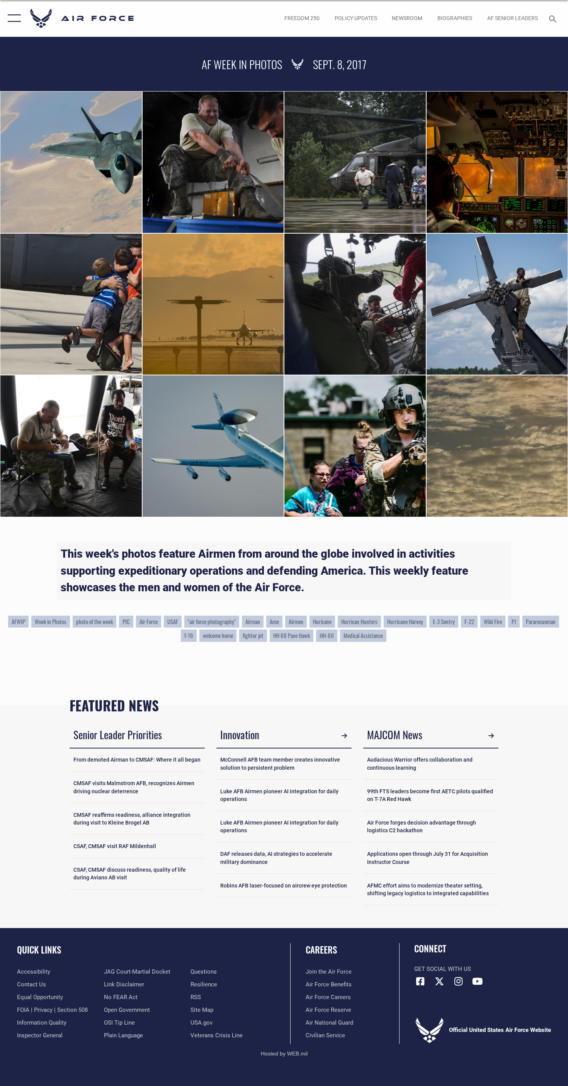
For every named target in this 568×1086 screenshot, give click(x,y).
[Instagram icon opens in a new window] (458, 981)
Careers (321, 949)
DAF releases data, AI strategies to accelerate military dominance (276, 858)
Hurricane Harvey (405, 622)
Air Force (148, 622)
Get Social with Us (442, 969)
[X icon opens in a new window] (439, 981)
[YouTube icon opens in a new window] (477, 981)
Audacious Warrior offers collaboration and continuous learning (420, 763)
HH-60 (327, 635)
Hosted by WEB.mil (284, 1053)
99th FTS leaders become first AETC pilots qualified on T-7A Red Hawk (430, 795)
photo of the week (94, 622)
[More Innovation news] (344, 735)
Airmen (296, 622)
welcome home (218, 635)
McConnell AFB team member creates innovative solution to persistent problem (280, 763)
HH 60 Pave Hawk (291, 635)
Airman (252, 622)
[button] (12, 18)
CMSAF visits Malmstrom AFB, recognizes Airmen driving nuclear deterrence (133, 787)
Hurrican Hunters (359, 622)
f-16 (188, 635)
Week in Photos (50, 622)
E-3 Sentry (444, 622)
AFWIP (18, 622)
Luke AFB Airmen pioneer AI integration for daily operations (279, 795)
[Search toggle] (554, 18)
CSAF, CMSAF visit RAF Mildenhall (114, 846)
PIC (126, 622)
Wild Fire (493, 622)
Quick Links (39, 949)
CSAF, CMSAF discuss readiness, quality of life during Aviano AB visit (129, 874)
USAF (172, 622)
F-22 (469, 622)
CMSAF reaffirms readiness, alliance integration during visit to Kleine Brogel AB (131, 819)
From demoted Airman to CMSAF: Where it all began (137, 760)
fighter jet (253, 635)
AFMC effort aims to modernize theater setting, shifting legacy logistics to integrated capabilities (428, 889)
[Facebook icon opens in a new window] (420, 981)
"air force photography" (212, 622)
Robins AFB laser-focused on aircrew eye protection (283, 885)
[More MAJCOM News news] (490, 735)
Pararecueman (541, 622)
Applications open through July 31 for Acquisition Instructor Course (427, 858)
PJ (514, 622)
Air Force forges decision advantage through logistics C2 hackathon (421, 826)
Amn (274, 622)
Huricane (322, 622)
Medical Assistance (363, 635)
